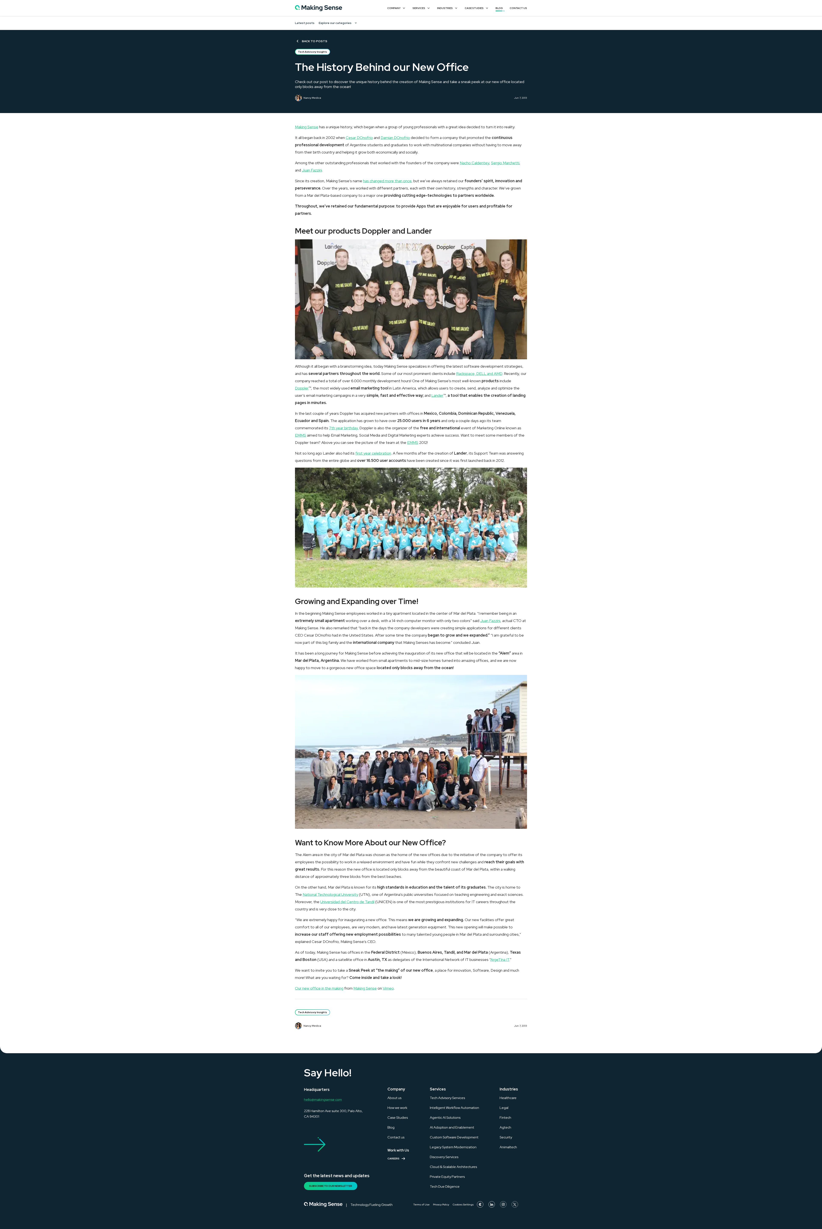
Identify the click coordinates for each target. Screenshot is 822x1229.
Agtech (505, 1127)
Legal (504, 1107)
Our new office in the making (319, 988)
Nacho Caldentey (474, 162)
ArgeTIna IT (499, 959)
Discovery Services (444, 1157)
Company (394, 8)
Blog (499, 8)
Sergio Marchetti (505, 162)
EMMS (300, 435)
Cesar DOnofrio (359, 137)
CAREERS (393, 1158)
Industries (445, 8)
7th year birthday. (344, 427)
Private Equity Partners (447, 1176)
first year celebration (373, 453)
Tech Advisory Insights (312, 52)
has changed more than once (387, 180)
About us (394, 1098)
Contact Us (518, 8)
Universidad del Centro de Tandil (347, 901)
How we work (397, 1107)
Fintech (505, 1117)
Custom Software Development (454, 1137)
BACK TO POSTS (314, 41)
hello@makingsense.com (323, 1099)
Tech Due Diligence (445, 1186)
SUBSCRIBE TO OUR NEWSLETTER (330, 1186)
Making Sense (306, 126)
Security (506, 1137)
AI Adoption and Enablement (452, 1127)
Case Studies (474, 8)
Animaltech (508, 1147)
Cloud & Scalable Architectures (453, 1167)
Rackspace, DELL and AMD (479, 373)
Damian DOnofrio (395, 137)
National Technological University (330, 894)
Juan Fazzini (312, 170)
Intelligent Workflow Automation (454, 1107)
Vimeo (388, 988)
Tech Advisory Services (447, 1098)
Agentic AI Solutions (445, 1117)
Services (418, 8)
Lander (437, 395)
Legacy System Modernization (453, 1147)
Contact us (395, 1137)
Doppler (302, 388)
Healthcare (508, 1098)
